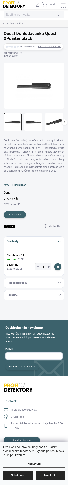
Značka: (11, 56)
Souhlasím (50, 475)
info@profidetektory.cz (24, 409)
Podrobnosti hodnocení (49, 46)
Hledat (59, 14)
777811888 (17, 416)
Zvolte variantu (14, 214)
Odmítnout (17, 475)
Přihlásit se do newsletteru (22, 366)
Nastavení (34, 463)
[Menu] (63, 4)
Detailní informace (15, 185)
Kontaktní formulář (22, 440)
